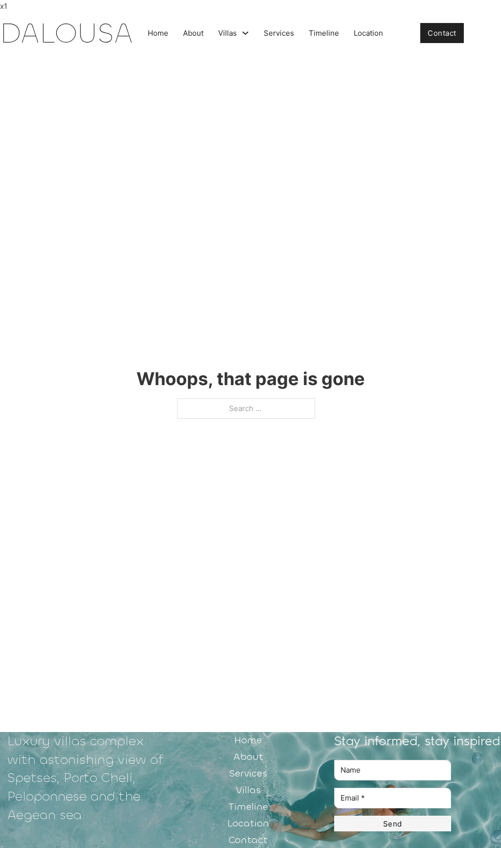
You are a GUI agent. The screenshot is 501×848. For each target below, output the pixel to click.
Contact (442, 33)
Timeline (324, 33)
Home (158, 33)
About (193, 33)
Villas (227, 33)
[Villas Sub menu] (245, 33)
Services (279, 33)
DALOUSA (66, 33)
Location (368, 33)
